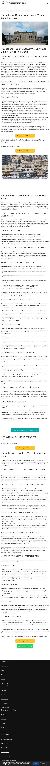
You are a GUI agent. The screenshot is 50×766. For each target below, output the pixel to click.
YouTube (3, 727)
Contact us (3, 690)
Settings (43, 763)
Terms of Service (5, 707)
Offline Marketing (5, 756)
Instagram (3, 719)
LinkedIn (3, 732)
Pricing (3, 670)
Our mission (4, 694)
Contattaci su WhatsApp (26, 646)
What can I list (4, 683)
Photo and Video (5, 747)
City (5, 10)
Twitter (3, 723)
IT (7, 10)
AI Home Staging (5, 743)
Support (3, 679)
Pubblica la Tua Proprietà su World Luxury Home (25, 430)
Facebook (3, 714)
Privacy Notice (4, 703)
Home (2, 10)
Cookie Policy (4, 699)
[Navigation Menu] (47, 3)
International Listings (6, 739)
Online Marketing (5, 752)
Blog (2, 674)
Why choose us (4, 666)
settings (8, 764)
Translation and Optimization (8, 760)
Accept (35, 763)
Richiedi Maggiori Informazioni (25, 135)
